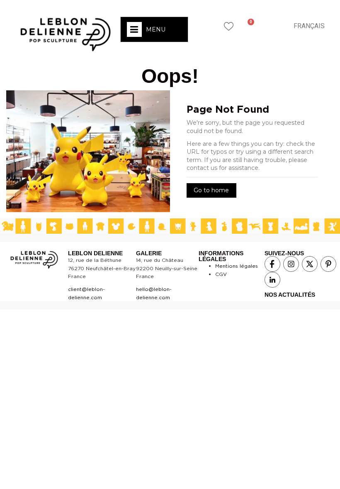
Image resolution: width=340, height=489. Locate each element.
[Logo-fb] (272, 264)
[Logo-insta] (291, 264)
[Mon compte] (270, 26)
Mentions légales (236, 266)
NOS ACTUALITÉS (290, 294)
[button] (206, 25)
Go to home (211, 190)
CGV (221, 274)
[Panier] (247, 26)
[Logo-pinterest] (328, 264)
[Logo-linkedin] (272, 280)
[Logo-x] (310, 264)
